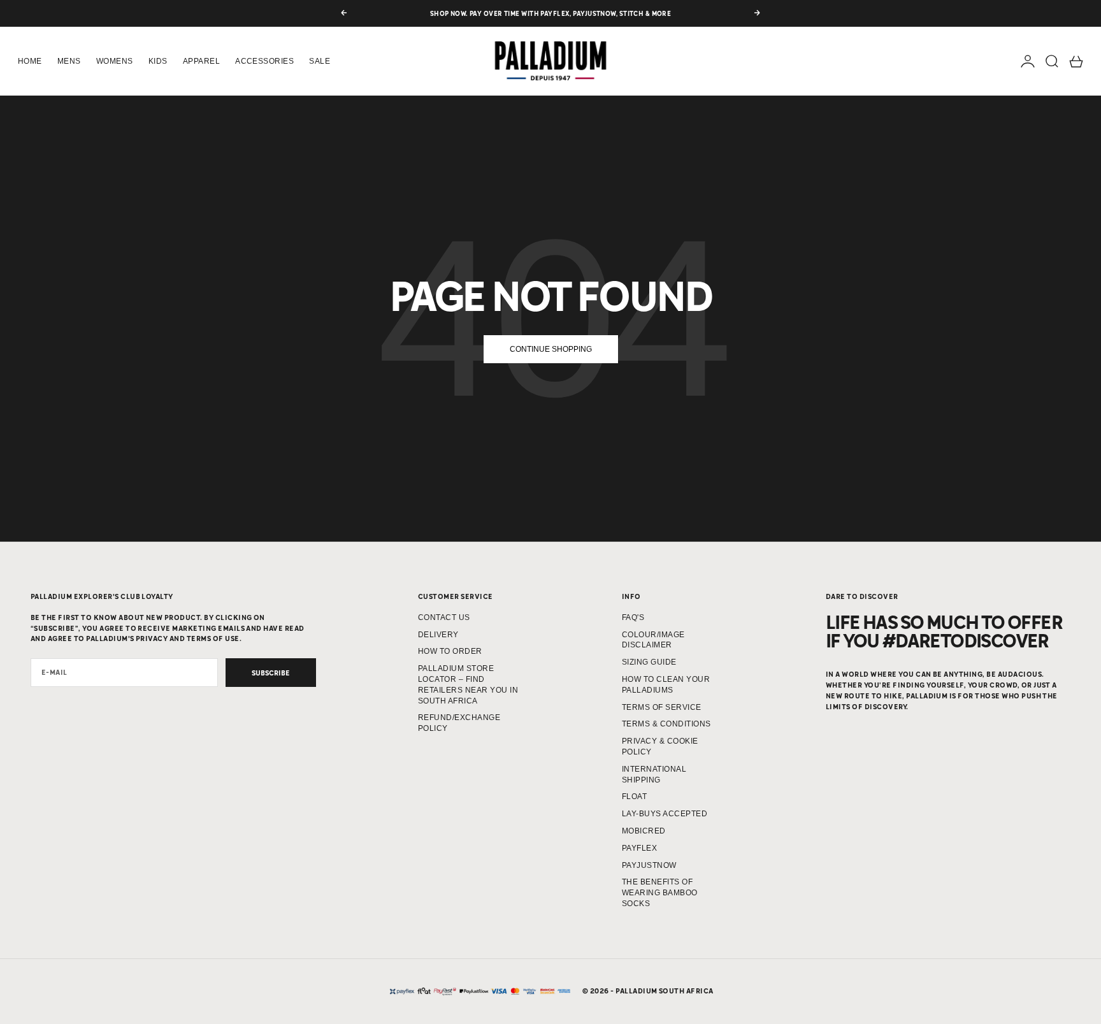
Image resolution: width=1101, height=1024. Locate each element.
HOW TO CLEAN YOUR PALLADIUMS (666, 685)
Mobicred (644, 830)
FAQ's (633, 617)
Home (30, 61)
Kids (158, 61)
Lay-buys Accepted (664, 813)
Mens (69, 61)
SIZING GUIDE (649, 662)
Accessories (264, 61)
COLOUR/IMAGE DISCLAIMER (653, 640)
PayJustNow (649, 865)
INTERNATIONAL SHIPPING (654, 774)
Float (634, 796)
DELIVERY (438, 634)
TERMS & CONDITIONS (666, 723)
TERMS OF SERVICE (662, 707)
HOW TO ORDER (450, 651)
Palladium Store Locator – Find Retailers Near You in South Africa (468, 684)
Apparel (201, 61)
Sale (319, 61)
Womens (114, 61)
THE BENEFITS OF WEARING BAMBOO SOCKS (660, 892)
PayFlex (639, 848)
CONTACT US (444, 617)
